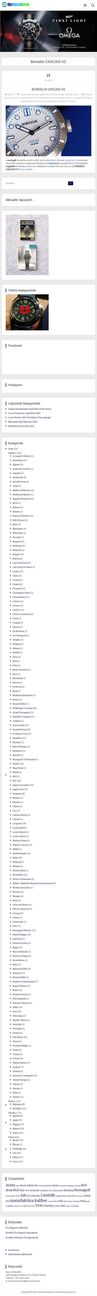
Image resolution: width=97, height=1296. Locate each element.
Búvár (30, 94)
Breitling (17, 546)
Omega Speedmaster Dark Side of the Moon (29, 409)
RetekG (10, 94)
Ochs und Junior (21, 904)
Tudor (16, 1050)
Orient (16, 917)
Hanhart (17, 742)
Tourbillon (48, 1205)
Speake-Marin (20, 1020)
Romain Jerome (20, 994)
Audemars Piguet (21, 494)
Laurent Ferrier (20, 815)
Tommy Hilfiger (20, 1045)
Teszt (15, 1161)
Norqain (16, 896)
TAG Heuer (18, 1037)
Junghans (17, 793)
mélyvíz (50, 1201)
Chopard (17, 588)
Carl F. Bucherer (20, 563)
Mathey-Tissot (20, 840)
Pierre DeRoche (20, 951)
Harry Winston (20, 746)
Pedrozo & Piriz (20, 943)
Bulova (16, 558)
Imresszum (13, 1250)
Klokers (16, 798)
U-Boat (16, 1058)
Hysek (16, 772)
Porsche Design (20, 956)
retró (16, 1206)
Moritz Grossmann (22, 879)
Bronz (18, 1186)
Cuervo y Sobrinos (22, 614)
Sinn (15, 1011)
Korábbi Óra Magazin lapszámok (21, 1232)
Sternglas (17, 1028)
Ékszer (16, 1144)
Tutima (16, 1054)
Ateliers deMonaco (22, 490)
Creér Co (17, 610)
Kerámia (69, 1190)
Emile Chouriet (20, 669)
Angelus (17, 473)
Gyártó (48, 94)
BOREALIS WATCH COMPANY (35, 98)
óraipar (67, 1206)
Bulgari (16, 554)
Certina (16, 580)
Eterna (16, 682)
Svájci (15, 1133)
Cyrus (15, 618)
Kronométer (10, 1196)
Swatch (16, 1033)
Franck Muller (19, 704)
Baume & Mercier (21, 516)
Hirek (54, 94)
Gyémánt (34, 1190)
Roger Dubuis (19, 986)
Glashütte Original (22, 716)
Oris (15, 926)
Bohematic (18, 533)
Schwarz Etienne (21, 1003)
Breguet (16, 541)
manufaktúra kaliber (28, 1200)
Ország (61, 94)
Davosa (16, 627)
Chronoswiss (19, 597)
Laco (15, 810)
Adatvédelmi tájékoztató (20, 1254)
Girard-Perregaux (21, 712)
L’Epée (16, 806)
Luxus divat (80, 1196)
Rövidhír (69, 94)
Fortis (15, 699)
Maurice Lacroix (20, 845)
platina (11, 1206)
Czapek (16, 622)
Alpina (16, 464)
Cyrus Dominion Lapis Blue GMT (24, 413)
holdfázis (44, 1190)
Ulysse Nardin (19, 1063)
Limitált (48, 1195)
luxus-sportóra (69, 1196)
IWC (15, 781)
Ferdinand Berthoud (22, 695)
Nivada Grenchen (21, 887)
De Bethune (18, 631)
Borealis (23, 94)
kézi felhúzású (33, 1196)
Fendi (15, 691)
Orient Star (18, 922)
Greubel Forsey (20, 729)
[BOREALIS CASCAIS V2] (48, 131)
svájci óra (26, 1206)
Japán (15, 1120)
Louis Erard (18, 828)
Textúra (72, 101)
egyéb (42, 94)
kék (23, 1195)
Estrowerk (18, 678)
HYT (15, 776)
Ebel (15, 661)
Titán (39, 1205)
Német (16, 1128)
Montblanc (18, 875)
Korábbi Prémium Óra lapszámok (22, 1237)
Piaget (16, 947)
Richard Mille (19, 977)
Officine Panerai (20, 909)
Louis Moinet (19, 832)
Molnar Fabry (19, 870)
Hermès (16, 755)
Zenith (16, 1097)
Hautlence (17, 751)
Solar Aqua (18, 1016)
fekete (55, 1185)
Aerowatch (18, 460)
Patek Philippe (20, 934)
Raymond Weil (20, 969)
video (57, 1206)
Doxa (15, 657)
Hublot (16, 763)
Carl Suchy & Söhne (22, 567)
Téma (75, 94)
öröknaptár (75, 1206)
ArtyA (15, 486)
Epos (15, 674)
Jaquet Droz (18, 789)
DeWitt (16, 652)
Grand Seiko (19, 725)
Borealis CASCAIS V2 (13, 98)
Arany (10, 1185)
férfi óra (71, 98)
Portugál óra (62, 101)
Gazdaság (17, 1148)
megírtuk (69, 160)
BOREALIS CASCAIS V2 (48, 89)
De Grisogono (19, 635)
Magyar (16, 1124)
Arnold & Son (19, 481)
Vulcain (16, 1084)
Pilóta (15, 1157)
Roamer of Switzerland (24, 981)
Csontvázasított (44, 1186)
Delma (16, 648)
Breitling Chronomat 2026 (21, 426)
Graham (16, 721)
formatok (62, 1186)
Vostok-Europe (20, 1080)
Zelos (15, 1092)
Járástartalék (58, 1191)
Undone (17, 1067)
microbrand (42, 101)
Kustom (16, 802)
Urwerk (16, 1071)
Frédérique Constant (23, 708)
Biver (15, 524)
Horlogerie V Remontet (24, 759)
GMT (27, 1190)
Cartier (16, 571)
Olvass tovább (26, 169)
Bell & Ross (18, 520)
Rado (15, 964)
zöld (62, 1205)
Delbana (17, 644)
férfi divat (62, 98)
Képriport (17, 1104)
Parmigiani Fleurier (22, 930)
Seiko (15, 1007)
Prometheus (19, 960)
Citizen (16, 601)
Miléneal (17, 862)
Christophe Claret (21, 593)
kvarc (18, 1196)
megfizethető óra (28, 101)
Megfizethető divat (84, 98)
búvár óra (53, 98)
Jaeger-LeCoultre (21, 785)
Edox (15, 665)
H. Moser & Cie (20, 734)
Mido (15, 857)
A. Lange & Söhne (21, 456)
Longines (17, 823)
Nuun (15, 900)
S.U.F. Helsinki (19, 998)
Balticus (16, 507)
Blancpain (17, 528)
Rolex (15, 990)
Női (61, 1201)
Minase (16, 866)
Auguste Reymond (22, 499)
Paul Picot (17, 939)
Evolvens (17, 687)
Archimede (18, 477)
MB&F (16, 849)
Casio (15, 575)
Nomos (16, 892)
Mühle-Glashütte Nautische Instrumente (33, 883)
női (14, 1153)
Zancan (16, 1088)
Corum (16, 605)
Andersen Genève (21, 469)
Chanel (16, 584)
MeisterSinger (20, 853)
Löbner (16, 819)
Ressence (17, 973)
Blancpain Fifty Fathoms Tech (22, 421)
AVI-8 (15, 503)
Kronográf (82, 1190)
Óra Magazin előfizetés (17, 1228)
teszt (33, 1206)
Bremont (17, 550)
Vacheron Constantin (23, 1075)
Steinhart (17, 1024)
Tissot (16, 1041)
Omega (16, 913)
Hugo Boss (18, 768)
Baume (16, 511)
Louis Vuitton (19, 836)
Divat (36, 94)
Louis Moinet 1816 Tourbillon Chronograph (29, 417)
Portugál (52, 101)
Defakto (16, 640)
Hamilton (17, 738)
